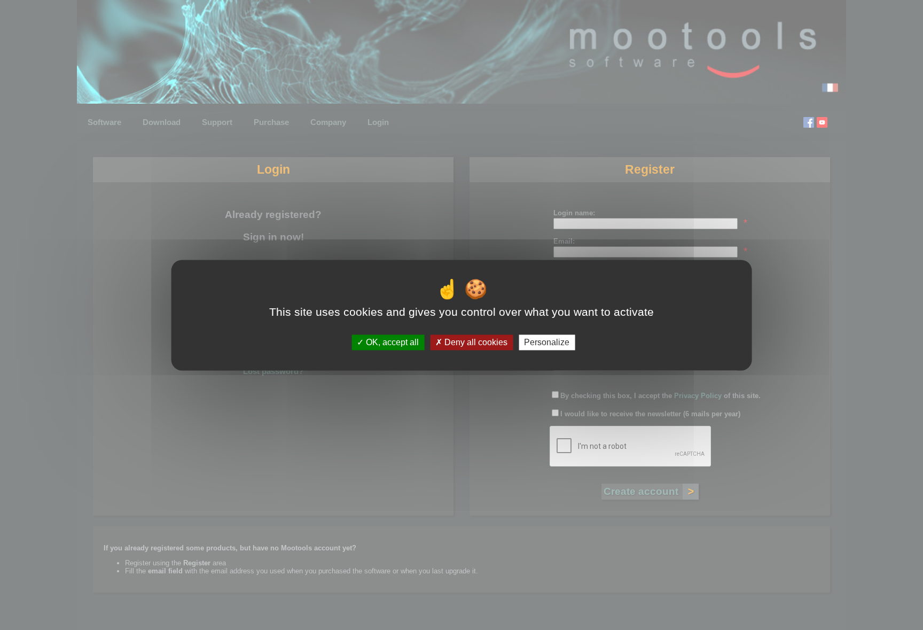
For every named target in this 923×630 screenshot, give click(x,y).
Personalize (546, 342)
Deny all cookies (474, 342)
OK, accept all (391, 342)
